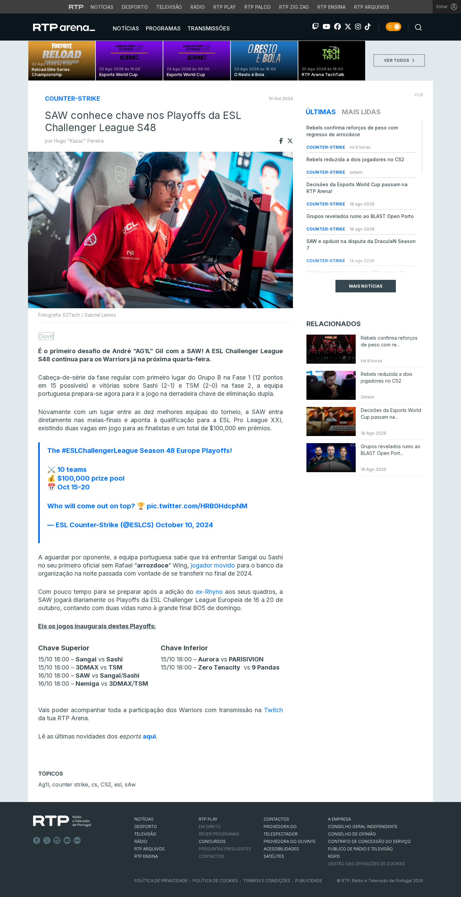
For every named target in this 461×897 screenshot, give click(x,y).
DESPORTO (145, 826)
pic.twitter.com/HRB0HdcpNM (197, 506)
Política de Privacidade (161, 880)
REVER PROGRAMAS (219, 834)
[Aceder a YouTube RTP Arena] (326, 27)
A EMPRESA (339, 819)
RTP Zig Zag (294, 7)
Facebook (36, 840)
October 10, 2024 (184, 525)
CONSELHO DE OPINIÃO (352, 834)
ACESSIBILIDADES (281, 848)
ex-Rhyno (209, 591)
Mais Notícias (365, 286)
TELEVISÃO (145, 834)
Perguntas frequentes (225, 848)
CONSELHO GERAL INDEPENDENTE (363, 826)
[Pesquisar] (416, 27)
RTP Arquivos (371, 7)
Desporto (135, 7)
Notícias (101, 7)
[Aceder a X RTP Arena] (348, 27)
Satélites (274, 856)
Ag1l (43, 784)
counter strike (70, 784)
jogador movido (213, 565)
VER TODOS (397, 60)
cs (94, 784)
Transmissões (208, 28)
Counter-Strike (72, 98)
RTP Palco (257, 7)
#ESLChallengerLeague (100, 450)
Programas (162, 28)
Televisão (169, 7)
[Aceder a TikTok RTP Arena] (368, 27)
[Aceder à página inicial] (71, 27)
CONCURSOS (212, 841)
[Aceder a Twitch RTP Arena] (315, 27)
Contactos (211, 856)
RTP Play (224, 7)
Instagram (57, 840)
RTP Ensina (331, 7)
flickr (77, 840)
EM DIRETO (210, 826)
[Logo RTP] (62, 821)
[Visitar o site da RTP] (76, 7)
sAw (130, 784)
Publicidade (308, 880)
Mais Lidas (361, 112)
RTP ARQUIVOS (149, 848)
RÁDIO (140, 841)
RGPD (334, 856)
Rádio (197, 7)
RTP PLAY (208, 819)
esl (117, 784)
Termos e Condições (266, 880)
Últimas (321, 112)
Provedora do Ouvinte (290, 841)
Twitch (273, 709)
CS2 (106, 784)
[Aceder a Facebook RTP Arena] (337, 27)
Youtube (67, 840)
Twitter (47, 840)
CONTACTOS (276, 819)
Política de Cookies (215, 880)
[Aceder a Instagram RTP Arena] (358, 27)
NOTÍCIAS (144, 819)
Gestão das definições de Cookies (366, 863)
